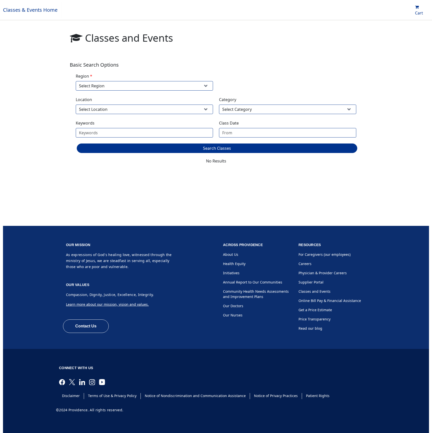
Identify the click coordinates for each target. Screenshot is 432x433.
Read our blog (310, 328)
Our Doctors (233, 305)
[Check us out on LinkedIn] (84, 382)
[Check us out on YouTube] (104, 382)
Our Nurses (232, 315)
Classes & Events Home (30, 9)
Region (82, 76)
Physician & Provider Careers (322, 273)
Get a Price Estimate (315, 309)
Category (227, 99)
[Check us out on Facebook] (64, 382)
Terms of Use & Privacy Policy (112, 395)
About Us (230, 254)
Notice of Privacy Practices (276, 395)
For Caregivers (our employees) (324, 254)
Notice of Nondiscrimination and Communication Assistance (195, 395)
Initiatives (231, 273)
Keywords (85, 123)
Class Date (229, 123)
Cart (419, 13)
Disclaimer (71, 395)
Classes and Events (314, 291)
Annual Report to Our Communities (252, 282)
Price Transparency (314, 319)
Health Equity (234, 263)
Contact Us (85, 326)
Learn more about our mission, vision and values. (107, 304)
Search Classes (217, 148)
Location (84, 99)
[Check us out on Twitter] (74, 382)
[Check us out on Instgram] (94, 382)
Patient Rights (318, 395)
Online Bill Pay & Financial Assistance (329, 300)
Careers (305, 263)
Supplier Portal (311, 282)
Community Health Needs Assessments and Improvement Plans (256, 294)
